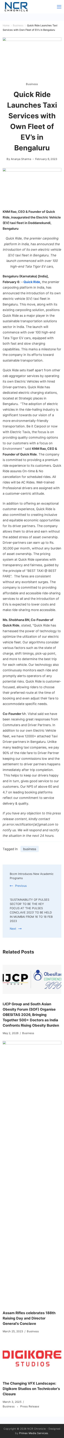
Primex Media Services (33, 1433)
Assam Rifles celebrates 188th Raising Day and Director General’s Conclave (29, 1318)
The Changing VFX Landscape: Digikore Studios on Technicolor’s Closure (31, 1388)
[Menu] (59, 6)
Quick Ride (31, 282)
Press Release (29, 1406)
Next (13, 928)
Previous (21, 885)
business (29, 849)
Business (32, 84)
